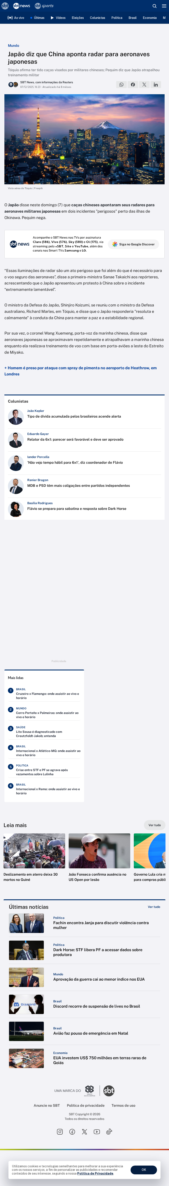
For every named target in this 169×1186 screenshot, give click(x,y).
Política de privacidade (86, 1105)
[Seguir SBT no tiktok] (109, 1131)
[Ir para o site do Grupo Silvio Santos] (77, 1090)
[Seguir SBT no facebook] (72, 1131)
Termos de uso (123, 1105)
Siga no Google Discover (137, 244)
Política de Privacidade (95, 1173)
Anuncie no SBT (47, 1105)
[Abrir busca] (154, 6)
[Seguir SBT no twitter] (84, 1131)
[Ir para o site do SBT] (108, 1090)
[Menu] (164, 6)
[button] (34, 862)
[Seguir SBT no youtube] (96, 1131)
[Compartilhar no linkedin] (156, 84)
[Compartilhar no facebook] (133, 84)
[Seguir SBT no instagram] (59, 1131)
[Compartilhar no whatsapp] (121, 84)
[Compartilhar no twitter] (144, 84)
